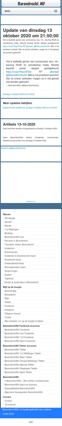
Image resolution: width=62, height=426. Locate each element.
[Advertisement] (36, 20)
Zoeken (8, 274)
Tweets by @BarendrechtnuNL (13, 148)
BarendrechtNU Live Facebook (19, 333)
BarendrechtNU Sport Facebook (20, 340)
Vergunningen (11, 270)
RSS (7, 298)
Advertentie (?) (31, 201)
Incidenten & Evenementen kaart (20, 255)
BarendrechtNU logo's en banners (21, 384)
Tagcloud (9, 278)
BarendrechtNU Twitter (15, 349)
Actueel (8, 221)
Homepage (10, 217)
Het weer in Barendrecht (16, 240)
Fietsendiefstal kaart (14, 263)
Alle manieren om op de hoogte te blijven (24, 320)
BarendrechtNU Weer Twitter (18, 357)
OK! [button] (31, 422)
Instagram (9, 309)
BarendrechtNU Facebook (17, 329)
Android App (10, 290)
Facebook (9, 305)
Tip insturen (10, 404)
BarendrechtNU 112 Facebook (19, 337)
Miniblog (8, 233)
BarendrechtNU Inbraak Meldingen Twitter (25, 360)
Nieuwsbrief (10, 294)
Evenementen (11, 251)
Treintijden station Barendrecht (19, 244)
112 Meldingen (12, 229)
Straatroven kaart (13, 259)
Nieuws (8, 225)
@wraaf (29, 46)
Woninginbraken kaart (15, 267)
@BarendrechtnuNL (42, 46)
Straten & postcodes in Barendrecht (21, 282)
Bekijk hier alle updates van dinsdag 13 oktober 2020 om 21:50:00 (30, 107)
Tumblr (8, 317)
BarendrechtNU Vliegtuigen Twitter (21, 368)
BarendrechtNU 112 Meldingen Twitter (23, 353)
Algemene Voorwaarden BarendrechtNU (24, 392)
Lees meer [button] (8, 413)
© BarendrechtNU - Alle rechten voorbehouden (27, 380)
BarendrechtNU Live (14, 236)
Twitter (8, 302)
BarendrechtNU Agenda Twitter (19, 364)
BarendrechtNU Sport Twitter (18, 372)
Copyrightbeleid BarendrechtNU (20, 388)
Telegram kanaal (12, 313)
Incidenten (9, 248)
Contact (8, 400)
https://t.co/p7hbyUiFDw (12, 46)
